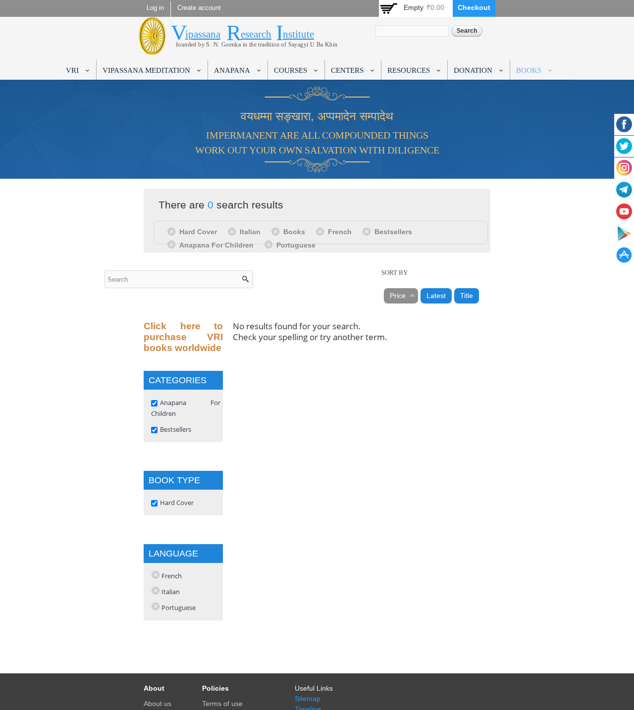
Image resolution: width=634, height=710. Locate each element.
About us (157, 704)
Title (466, 296)
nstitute (298, 34)
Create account (199, 7)
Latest (436, 296)
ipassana (202, 34)
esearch (256, 34)
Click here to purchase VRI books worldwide (183, 337)
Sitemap (307, 699)
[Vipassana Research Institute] (152, 49)
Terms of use (222, 704)
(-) (173, 231)
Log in (155, 7)
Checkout (474, 7)
